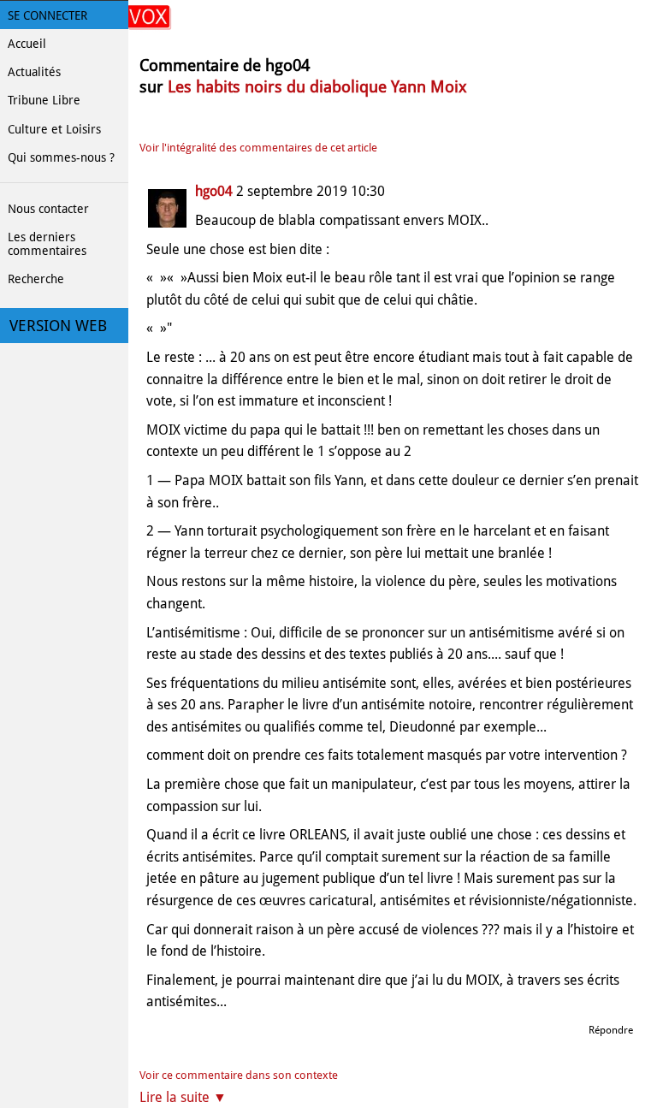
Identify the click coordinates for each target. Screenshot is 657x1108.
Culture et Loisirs (54, 129)
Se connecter (47, 15)
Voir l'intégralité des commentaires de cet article (258, 147)
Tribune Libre (44, 100)
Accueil (27, 43)
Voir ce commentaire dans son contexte (238, 1075)
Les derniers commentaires (47, 244)
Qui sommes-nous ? (61, 157)
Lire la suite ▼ (183, 1097)
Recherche (36, 279)
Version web (58, 326)
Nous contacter (48, 209)
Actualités (34, 72)
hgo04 (214, 191)
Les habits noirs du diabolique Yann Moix (317, 87)
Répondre (611, 1030)
